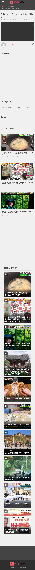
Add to (29, 46)
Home (5, 7)
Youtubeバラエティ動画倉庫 (23, 107)
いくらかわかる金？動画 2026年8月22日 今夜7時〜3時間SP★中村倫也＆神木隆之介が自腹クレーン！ (18, 182)
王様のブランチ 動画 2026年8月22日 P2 (16, 399)
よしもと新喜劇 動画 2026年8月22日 (16, 453)
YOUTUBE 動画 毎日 (13, 7)
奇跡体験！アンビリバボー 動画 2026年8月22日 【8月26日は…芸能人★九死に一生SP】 (17, 212)
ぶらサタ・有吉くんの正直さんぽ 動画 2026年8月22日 (17, 478)
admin (12, 45)
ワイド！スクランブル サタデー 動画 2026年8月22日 (17, 531)
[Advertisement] (17, 31)
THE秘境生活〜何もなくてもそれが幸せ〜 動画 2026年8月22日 (18, 153)
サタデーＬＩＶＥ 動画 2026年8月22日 (16, 504)
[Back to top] (29, 566)
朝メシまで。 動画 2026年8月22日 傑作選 (17, 425)
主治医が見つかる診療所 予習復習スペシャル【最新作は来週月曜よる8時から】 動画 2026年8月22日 (16, 372)
